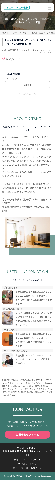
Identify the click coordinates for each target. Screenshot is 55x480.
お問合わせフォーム (27, 434)
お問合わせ (36, 468)
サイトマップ (34, 460)
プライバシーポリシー (27, 464)
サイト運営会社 (20, 468)
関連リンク (19, 460)
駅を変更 (27, 84)
